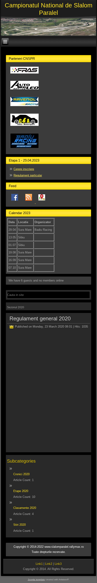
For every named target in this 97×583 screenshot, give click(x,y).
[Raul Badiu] (24, 150)
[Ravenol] (24, 108)
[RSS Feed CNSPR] (29, 202)
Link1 (39, 563)
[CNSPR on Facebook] (15, 202)
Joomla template (36, 579)
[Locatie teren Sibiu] (42, 202)
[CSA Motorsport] (24, 127)
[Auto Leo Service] (24, 91)
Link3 (58, 563)
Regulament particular (28, 175)
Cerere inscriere (24, 169)
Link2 (48, 563)
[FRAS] (24, 75)
